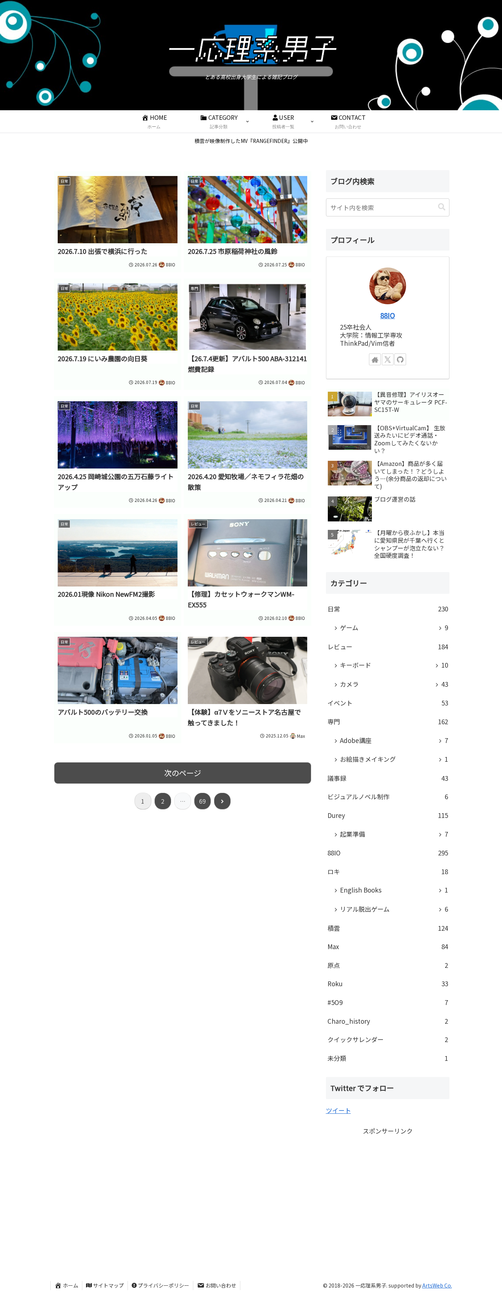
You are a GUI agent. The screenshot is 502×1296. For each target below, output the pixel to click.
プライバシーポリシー (163, 1285)
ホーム (70, 1285)
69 (202, 801)
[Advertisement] (387, 1188)
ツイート (338, 1110)
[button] (441, 207)
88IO (387, 315)
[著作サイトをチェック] (375, 359)
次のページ (182, 772)
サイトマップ (108, 1285)
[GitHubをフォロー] (400, 359)
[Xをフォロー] (388, 359)
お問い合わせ (220, 1285)
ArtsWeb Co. (437, 1285)
